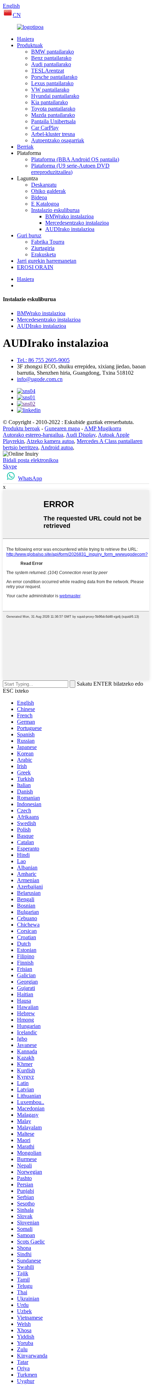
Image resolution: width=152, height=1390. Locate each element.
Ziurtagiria (42, 248)
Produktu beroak (21, 428)
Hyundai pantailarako (55, 96)
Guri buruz (29, 235)
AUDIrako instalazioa (69, 229)
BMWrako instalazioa (69, 216)
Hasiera (25, 39)
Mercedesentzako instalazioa (77, 223)
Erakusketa (43, 254)
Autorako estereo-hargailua (33, 435)
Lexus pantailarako (52, 83)
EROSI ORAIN (35, 267)
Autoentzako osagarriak (57, 140)
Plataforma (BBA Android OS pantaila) (75, 159)
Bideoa (39, 197)
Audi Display (80, 435)
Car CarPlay (45, 128)
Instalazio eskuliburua (55, 210)
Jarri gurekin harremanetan (46, 261)
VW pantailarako (50, 90)
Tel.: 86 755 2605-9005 (43, 360)
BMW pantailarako (52, 52)
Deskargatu (44, 185)
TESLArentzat (47, 71)
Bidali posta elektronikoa (30, 460)
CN (17, 15)
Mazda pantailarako (53, 115)
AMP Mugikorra (102, 428)
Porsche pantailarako (54, 77)
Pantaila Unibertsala (53, 121)
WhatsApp (30, 478)
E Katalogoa (45, 204)
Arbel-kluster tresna (53, 134)
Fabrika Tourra (47, 242)
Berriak (25, 147)
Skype (10, 466)
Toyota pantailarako (53, 109)
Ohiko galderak (48, 191)
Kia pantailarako (49, 102)
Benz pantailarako (51, 58)
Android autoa (57, 447)
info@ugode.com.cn (40, 379)
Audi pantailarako (51, 64)
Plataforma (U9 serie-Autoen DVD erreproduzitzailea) (70, 169)
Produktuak (30, 45)
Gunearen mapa (62, 428)
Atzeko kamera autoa (50, 441)
